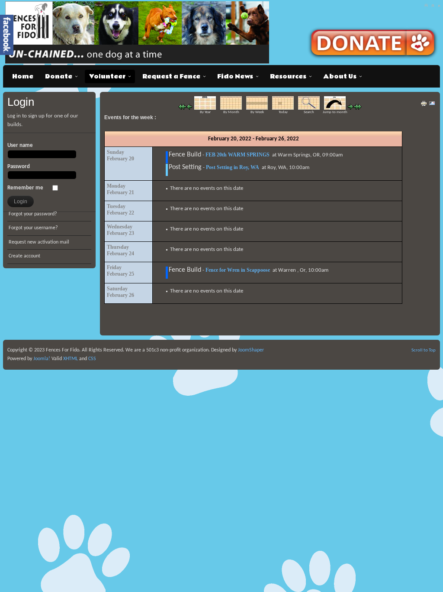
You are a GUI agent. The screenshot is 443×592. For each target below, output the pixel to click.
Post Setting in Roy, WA (232, 167)
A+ (426, 5)
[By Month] (231, 108)
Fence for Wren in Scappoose (237, 270)
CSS (92, 358)
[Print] (424, 105)
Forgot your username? (33, 228)
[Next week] (350, 108)
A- (439, 5)
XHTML (70, 358)
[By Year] (205, 108)
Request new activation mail (39, 242)
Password (18, 166)
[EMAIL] (432, 105)
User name (20, 145)
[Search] (309, 108)
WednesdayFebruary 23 (120, 230)
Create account (24, 256)
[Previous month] (182, 108)
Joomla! (41, 358)
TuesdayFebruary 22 (120, 209)
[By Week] (257, 108)
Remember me (25, 188)
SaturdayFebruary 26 (120, 292)
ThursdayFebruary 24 (120, 250)
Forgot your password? (33, 214)
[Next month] (357, 108)
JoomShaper (251, 350)
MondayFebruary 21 (120, 189)
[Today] (283, 108)
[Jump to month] (335, 108)
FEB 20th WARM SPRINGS (237, 155)
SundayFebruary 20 (120, 155)
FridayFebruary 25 (120, 270)
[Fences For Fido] (139, 32)
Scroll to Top (423, 350)
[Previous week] (189, 108)
